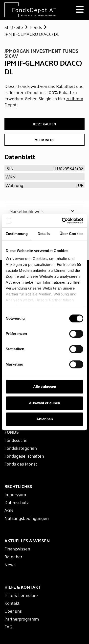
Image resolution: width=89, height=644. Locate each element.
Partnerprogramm (21, 618)
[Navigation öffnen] (80, 9)
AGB (8, 510)
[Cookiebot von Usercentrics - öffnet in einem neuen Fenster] (62, 220)
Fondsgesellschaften (24, 455)
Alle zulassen (44, 387)
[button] (44, 211)
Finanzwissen (17, 548)
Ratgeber (13, 556)
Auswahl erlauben (44, 403)
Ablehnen (44, 419)
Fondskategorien (20, 447)
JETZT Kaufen (44, 124)
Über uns (13, 610)
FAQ (8, 626)
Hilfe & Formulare (21, 595)
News (10, 564)
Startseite (13, 27)
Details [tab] (44, 234)
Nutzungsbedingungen (26, 518)
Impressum (15, 494)
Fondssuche (15, 440)
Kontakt (12, 602)
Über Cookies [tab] (71, 234)
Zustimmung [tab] (17, 234)
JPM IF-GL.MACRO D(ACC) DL (31, 34)
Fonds (36, 27)
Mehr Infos (44, 140)
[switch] (76, 334)
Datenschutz (16, 502)
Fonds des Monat (20, 463)
